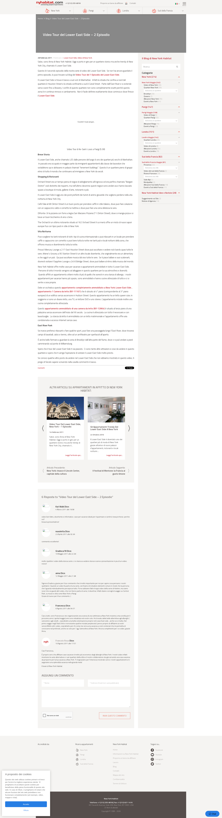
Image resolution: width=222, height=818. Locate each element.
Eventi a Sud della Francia (153, 187)
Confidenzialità (118, 779)
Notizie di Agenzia (149, 201)
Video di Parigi (149, 115)
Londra (125, 10)
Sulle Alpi (147, 179)
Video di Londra (150, 146)
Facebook (159, 750)
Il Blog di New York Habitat (157, 58)
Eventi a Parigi (149, 126)
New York (55, 10)
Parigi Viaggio (147, 112)
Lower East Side (70, 57)
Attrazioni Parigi (150, 123)
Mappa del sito (118, 775)
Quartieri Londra (150, 139)
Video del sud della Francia (154, 171)
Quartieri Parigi (149, 117)
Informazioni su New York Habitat (125, 753)
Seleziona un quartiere (153, 91)
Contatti (133, 3)
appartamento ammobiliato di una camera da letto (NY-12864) (75, 308)
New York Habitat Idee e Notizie (157, 193)
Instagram (159, 759)
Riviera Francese (150, 173)
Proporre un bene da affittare (111, 3)
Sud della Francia (165, 10)
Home (40, 18)
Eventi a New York (151, 101)
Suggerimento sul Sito (150, 198)
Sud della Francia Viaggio (152, 162)
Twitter (158, 763)
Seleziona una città (151, 168)
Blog (47, 18)
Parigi (91, 10)
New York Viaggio (149, 82)
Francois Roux (62, 640)
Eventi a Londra (150, 151)
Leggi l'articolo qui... (73, 455)
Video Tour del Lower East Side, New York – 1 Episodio (65, 425)
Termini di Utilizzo (120, 783)
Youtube (158, 754)
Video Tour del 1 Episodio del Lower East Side (97, 74)
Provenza (147, 164)
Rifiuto (26, 810)
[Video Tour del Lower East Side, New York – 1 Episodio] (65, 408)
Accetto (26, 804)
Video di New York (85, 57)
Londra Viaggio (148, 137)
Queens (147, 96)
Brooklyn (147, 93)
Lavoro (115, 762)
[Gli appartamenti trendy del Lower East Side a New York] (106, 409)
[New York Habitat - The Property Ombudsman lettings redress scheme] (46, 754)
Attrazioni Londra (150, 148)
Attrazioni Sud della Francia (154, 184)
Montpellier (148, 182)
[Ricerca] (177, 67)
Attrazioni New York (151, 98)
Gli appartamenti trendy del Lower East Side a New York (104, 428)
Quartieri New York (151, 87)
